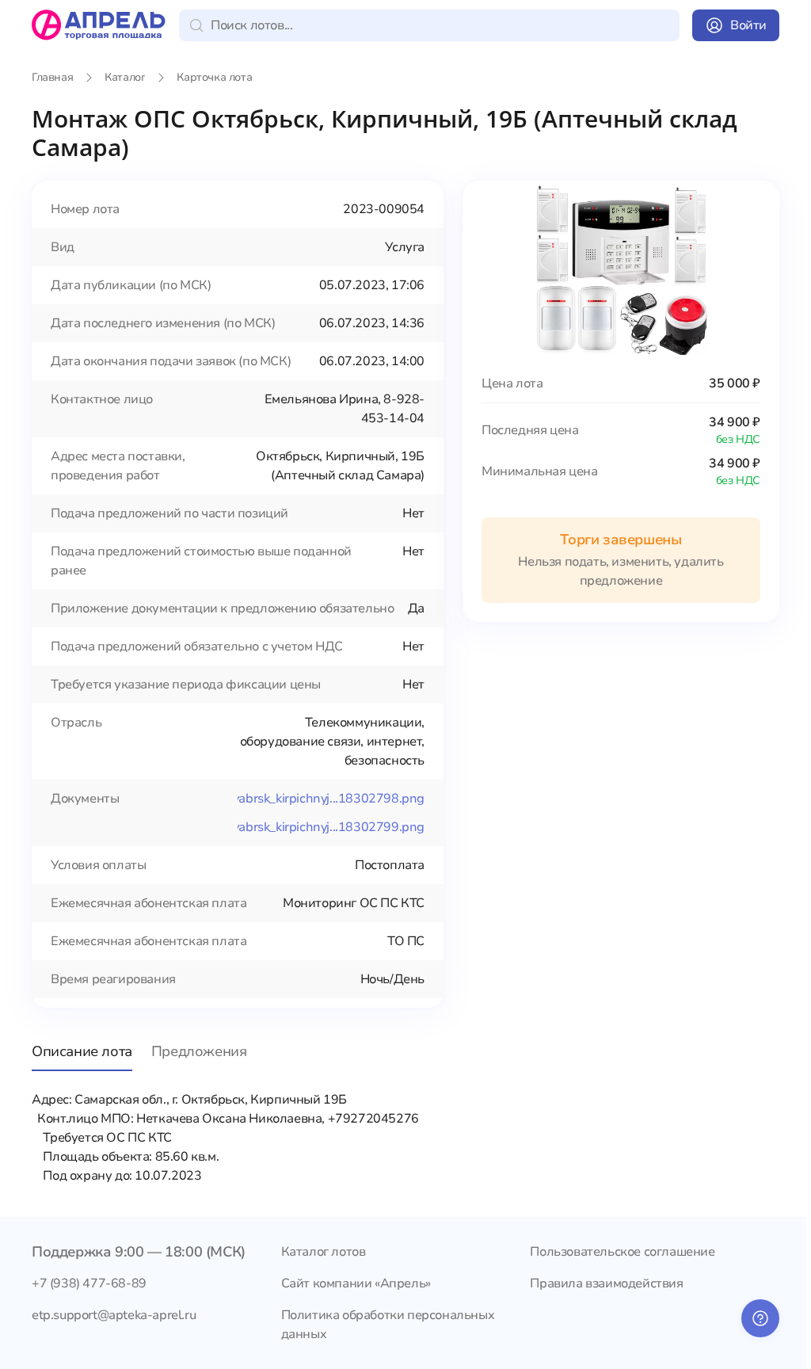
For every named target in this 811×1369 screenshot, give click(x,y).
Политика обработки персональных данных (388, 1324)
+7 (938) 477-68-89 (89, 1283)
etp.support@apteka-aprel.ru (114, 1315)
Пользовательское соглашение (622, 1251)
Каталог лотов (323, 1251)
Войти (748, 25)
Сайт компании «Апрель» (356, 1283)
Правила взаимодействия (606, 1283)
